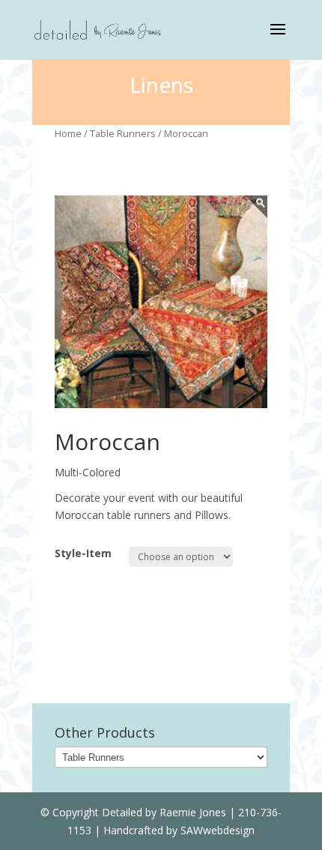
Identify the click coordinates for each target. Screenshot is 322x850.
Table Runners (123, 133)
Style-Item (83, 553)
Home (68, 133)
